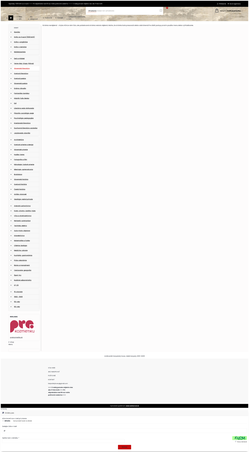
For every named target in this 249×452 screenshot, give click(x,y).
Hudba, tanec (19, 155)
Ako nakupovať (34, 18)
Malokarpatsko (20, 52)
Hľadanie (92, 11)
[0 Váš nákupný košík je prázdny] (228, 10)
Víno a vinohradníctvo (22, 216)
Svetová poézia (20, 78)
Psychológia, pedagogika (24, 118)
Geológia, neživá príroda (23, 199)
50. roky (17, 302)
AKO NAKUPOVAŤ (54, 372)
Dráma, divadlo (20, 88)
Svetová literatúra (21, 73)
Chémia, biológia (20, 246)
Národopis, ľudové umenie (24, 164)
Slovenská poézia (20, 83)
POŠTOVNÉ (52, 376)
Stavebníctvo (19, 236)
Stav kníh (20, 18)
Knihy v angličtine (21, 42)
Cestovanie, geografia (22, 270)
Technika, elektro (20, 226)
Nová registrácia (235, 4)
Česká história (19, 189)
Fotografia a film (20, 160)
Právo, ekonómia (20, 260)
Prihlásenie (222, 4)
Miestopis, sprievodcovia (23, 169)
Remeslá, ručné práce (22, 221)
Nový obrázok (242, 442)
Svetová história (20, 184)
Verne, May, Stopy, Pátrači (24, 63)
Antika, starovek (20, 194)
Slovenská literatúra (22, 68)
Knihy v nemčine (20, 47)
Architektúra (19, 140)
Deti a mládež (19, 59)
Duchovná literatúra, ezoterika (25, 128)
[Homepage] (10, 18)
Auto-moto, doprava (22, 231)
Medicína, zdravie (21, 250)
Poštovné (48, 18)
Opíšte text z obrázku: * (10, 438)
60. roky (17, 307)
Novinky (17, 32)
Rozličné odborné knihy (22, 280)
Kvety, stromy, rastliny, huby (25, 211)
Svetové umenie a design (23, 145)
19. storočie (18, 292)
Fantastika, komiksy (21, 93)
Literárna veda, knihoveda (24, 108)
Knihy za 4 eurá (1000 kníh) (24, 37)
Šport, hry (17, 275)
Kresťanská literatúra (22, 123)
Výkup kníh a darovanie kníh (77, 18)
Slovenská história (21, 179)
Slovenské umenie (21, 150)
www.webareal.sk (132, 406)
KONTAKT (51, 380)
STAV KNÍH (52, 368)
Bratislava (18, 174)
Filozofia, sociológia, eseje (24, 113)
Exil (15, 103)
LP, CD (16, 285)
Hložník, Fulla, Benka (21, 98)
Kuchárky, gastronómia (23, 255)
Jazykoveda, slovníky (22, 133)
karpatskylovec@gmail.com (58, 383)
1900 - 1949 (18, 297)
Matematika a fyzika (22, 241)
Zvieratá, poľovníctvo (22, 206)
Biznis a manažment (22, 265)
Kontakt (60, 18)
